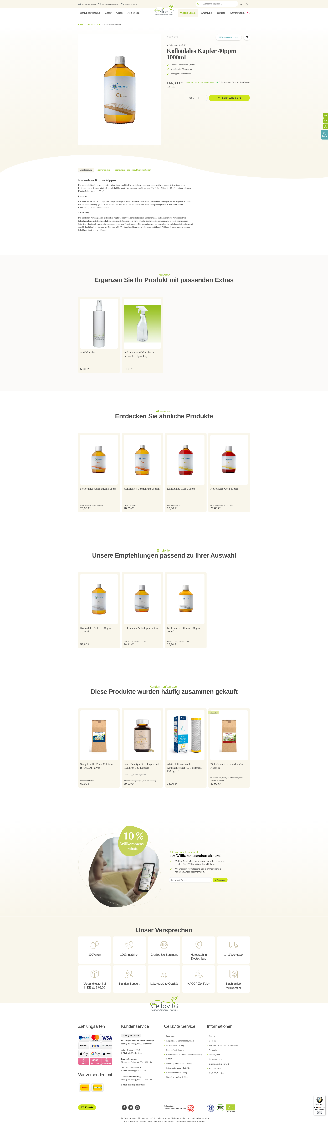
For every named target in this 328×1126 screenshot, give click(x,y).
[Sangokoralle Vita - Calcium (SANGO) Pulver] (99, 735)
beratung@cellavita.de (137, 1070)
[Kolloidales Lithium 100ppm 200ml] (185, 599)
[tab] (86, 170)
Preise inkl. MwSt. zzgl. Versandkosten (200, 82)
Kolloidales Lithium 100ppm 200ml (183, 629)
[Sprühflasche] (99, 324)
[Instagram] (137, 1107)
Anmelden (221, 880)
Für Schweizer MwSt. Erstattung (179, 1077)
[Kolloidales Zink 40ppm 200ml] (142, 599)
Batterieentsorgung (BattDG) (177, 1068)
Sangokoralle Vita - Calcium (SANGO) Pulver (96, 765)
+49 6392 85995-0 (131, 4)
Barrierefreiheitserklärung (176, 1073)
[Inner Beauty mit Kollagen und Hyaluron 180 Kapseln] (142, 735)
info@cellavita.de (135, 1053)
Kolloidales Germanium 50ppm (98, 488)
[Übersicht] (325, 126)
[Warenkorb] (325, 115)
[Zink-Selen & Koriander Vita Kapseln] (229, 735)
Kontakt (212, 1036)
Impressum (170, 1036)
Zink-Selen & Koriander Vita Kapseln (226, 765)
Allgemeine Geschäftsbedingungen (180, 1041)
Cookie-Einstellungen (175, 1050)
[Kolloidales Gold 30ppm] (185, 460)
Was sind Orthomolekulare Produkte (223, 1045)
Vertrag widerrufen (131, 1035)
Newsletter (213, 1050)
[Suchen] (198, 4)
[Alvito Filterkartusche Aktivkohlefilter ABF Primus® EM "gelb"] (185, 735)
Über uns (212, 1041)
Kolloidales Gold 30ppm (181, 488)
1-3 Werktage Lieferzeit (89, 4)
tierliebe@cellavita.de (136, 1085)
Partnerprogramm (216, 1059)
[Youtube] (130, 1107)
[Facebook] (124, 1107)
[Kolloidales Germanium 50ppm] (99, 460)
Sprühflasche (87, 352)
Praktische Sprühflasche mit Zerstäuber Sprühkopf (139, 354)
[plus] (198, 98)
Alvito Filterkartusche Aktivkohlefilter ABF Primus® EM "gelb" (184, 767)
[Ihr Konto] (246, 3)
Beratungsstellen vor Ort (219, 1064)
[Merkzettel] (325, 120)
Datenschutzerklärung (175, 1045)
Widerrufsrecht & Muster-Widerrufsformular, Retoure (184, 1057)
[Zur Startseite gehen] (164, 9)
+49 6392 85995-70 (133, 1067)
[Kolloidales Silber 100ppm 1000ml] (99, 599)
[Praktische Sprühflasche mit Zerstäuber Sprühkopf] (142, 324)
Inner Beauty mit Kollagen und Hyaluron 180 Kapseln (141, 765)
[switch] (319, 1112)
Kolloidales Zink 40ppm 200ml (141, 627)
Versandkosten (159, 1118)
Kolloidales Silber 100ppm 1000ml (95, 629)
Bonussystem (214, 1055)
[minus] (176, 98)
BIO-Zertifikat (215, 1068)
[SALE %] (248, 13)
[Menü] (323, 1096)
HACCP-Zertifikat (216, 1073)
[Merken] (247, 37)
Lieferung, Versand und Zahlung (179, 1063)
